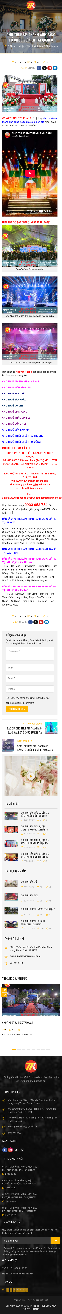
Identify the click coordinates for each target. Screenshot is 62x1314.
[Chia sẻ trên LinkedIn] (55, 68)
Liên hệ (44, 1300)
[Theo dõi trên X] (21, 1149)
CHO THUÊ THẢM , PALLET (17, 417)
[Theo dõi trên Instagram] (10, 1149)
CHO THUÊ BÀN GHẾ (13, 393)
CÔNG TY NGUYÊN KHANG (16, 118)
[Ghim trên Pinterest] (49, 68)
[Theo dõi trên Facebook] (4, 1149)
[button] (4, 5)
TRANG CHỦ (20, 1300)
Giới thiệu (33, 1300)
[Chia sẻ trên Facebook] (39, 68)
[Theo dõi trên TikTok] (16, 1149)
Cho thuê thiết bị (35, 46)
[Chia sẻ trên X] (44, 68)
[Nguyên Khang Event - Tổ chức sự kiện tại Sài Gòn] (31, 5)
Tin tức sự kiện (17, 46)
